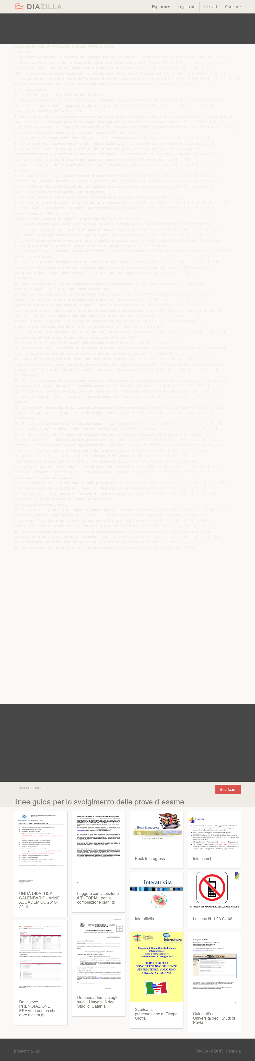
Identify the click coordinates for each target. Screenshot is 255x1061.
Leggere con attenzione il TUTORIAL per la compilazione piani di (98, 897)
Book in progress (150, 858)
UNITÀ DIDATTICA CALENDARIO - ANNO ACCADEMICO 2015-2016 (39, 899)
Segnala (233, 1051)
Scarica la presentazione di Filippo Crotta (156, 1013)
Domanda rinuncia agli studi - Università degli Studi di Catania (97, 1001)
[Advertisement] (127, 28)
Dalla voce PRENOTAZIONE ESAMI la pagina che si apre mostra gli (40, 1008)
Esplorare (161, 6)
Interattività (144, 918)
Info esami (202, 858)
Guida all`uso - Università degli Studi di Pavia (214, 1018)
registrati (186, 6)
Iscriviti (210, 6)
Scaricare (228, 789)
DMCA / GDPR (210, 1051)
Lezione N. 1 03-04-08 (212, 918)
